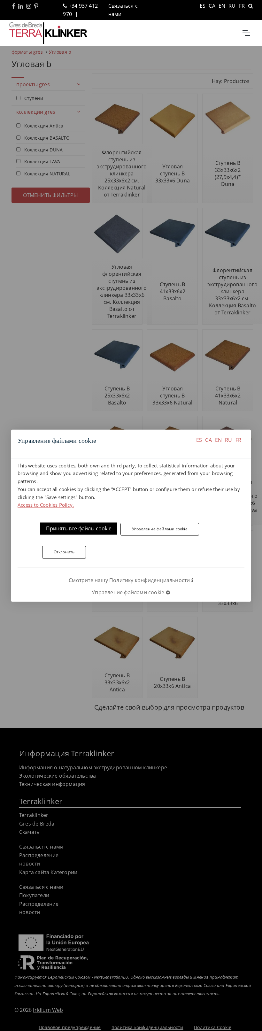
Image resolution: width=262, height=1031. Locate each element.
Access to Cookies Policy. (46, 505)
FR (238, 439)
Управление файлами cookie (160, 529)
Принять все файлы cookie (79, 528)
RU (228, 439)
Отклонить (64, 552)
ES (199, 439)
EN (218, 439)
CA (208, 439)
